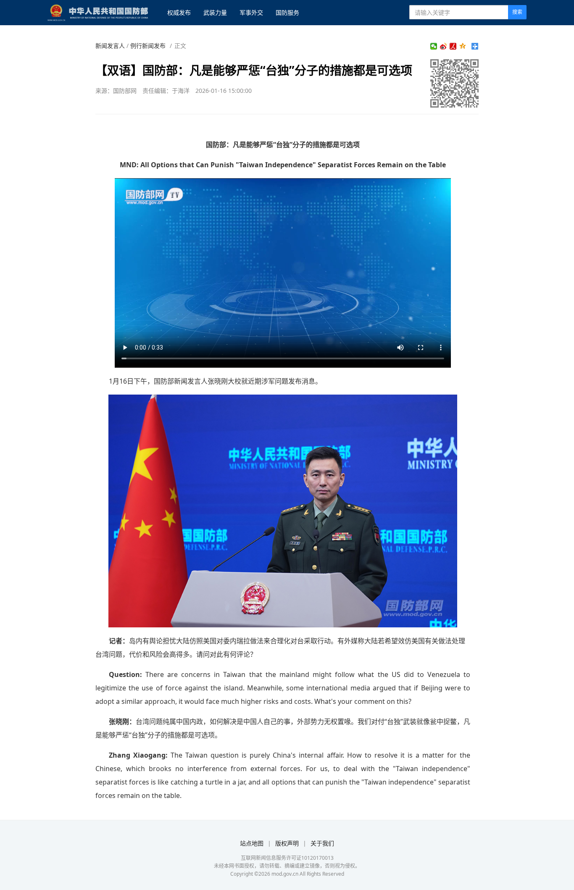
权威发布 (179, 12)
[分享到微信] (433, 46)
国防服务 (287, 12)
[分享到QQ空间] (462, 46)
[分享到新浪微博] (443, 46)
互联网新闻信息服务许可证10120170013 (287, 857)
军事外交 (251, 12)
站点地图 (251, 843)
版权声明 (287, 843)
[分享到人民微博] (453, 46)
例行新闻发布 (148, 46)
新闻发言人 (110, 46)
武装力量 (215, 12)
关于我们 (322, 843)
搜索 (517, 12)
